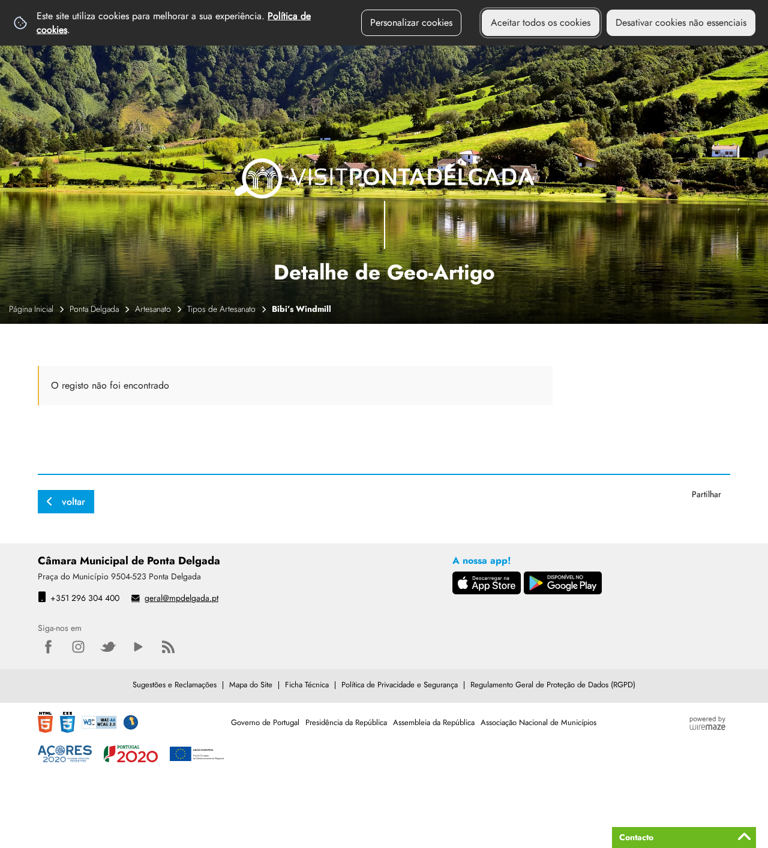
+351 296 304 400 (84, 598)
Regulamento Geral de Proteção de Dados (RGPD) (552, 684)
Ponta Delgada (94, 309)
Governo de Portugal (265, 722)
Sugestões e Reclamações (175, 684)
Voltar (73, 502)
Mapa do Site (250, 684)
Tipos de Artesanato (221, 309)
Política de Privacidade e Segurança (399, 684)
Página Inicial (31, 309)
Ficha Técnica (307, 684)
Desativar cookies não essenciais (681, 22)
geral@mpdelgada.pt (181, 598)
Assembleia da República (434, 722)
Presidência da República (346, 722)
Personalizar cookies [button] (411, 22)
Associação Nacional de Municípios (538, 722)
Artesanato (153, 309)
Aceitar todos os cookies (540, 22)
